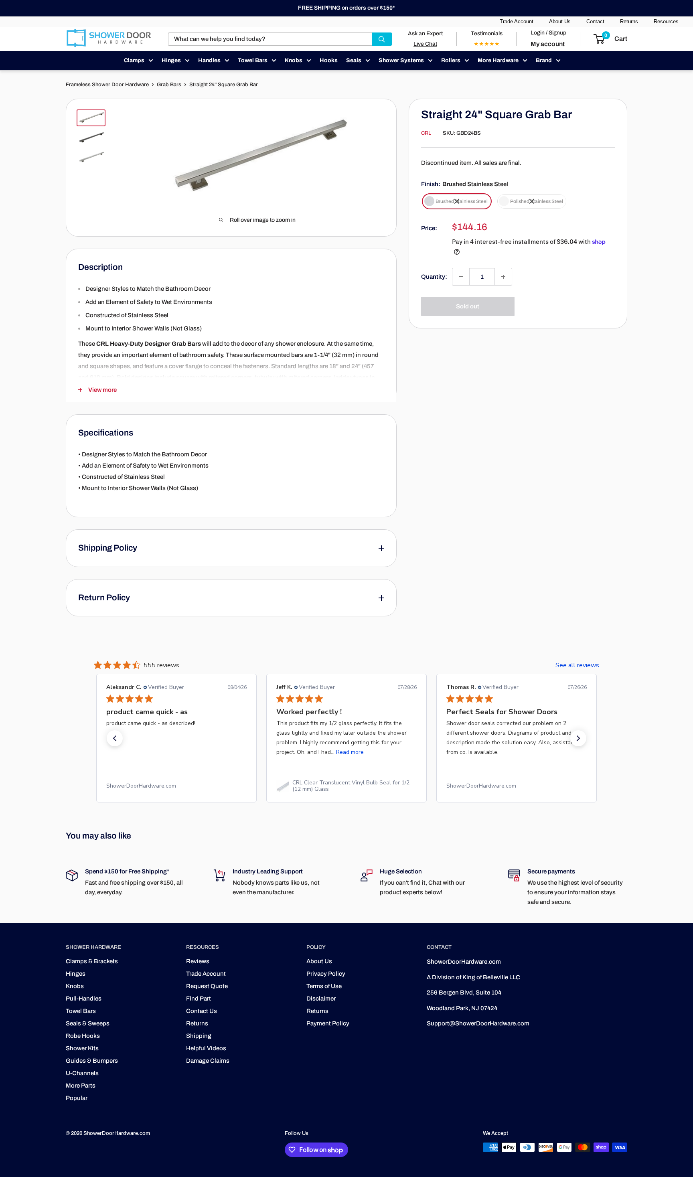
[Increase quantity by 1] (503, 276)
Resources (666, 21)
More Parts (80, 1085)
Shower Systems (401, 60)
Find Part (198, 998)
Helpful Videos (206, 1048)
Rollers (450, 60)
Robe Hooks (83, 1036)
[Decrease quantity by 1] (460, 276)
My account (548, 44)
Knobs (293, 60)
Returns (629, 21)
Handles (209, 60)
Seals (353, 60)
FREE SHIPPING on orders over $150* (346, 8)
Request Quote (207, 986)
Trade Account (516, 21)
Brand (544, 60)
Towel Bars (252, 60)
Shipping (198, 1036)
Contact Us (201, 1011)
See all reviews (577, 665)
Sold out (467, 306)
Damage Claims (207, 1060)
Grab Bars (169, 84)
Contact (595, 21)
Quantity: (434, 276)
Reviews (197, 961)
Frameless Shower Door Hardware (107, 84)
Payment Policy (327, 1023)
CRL (426, 133)
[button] (115, 738)
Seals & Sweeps (87, 1023)
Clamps (134, 60)
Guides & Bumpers (92, 1060)
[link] (176, 786)
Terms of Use (324, 986)
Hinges (171, 60)
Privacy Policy (325, 973)
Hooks (329, 60)
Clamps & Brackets (92, 961)
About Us (560, 21)
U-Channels (82, 1073)
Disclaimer (321, 998)
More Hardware (498, 60)
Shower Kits (82, 1048)
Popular (76, 1098)
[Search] (382, 39)
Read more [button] (350, 752)
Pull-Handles (83, 998)
